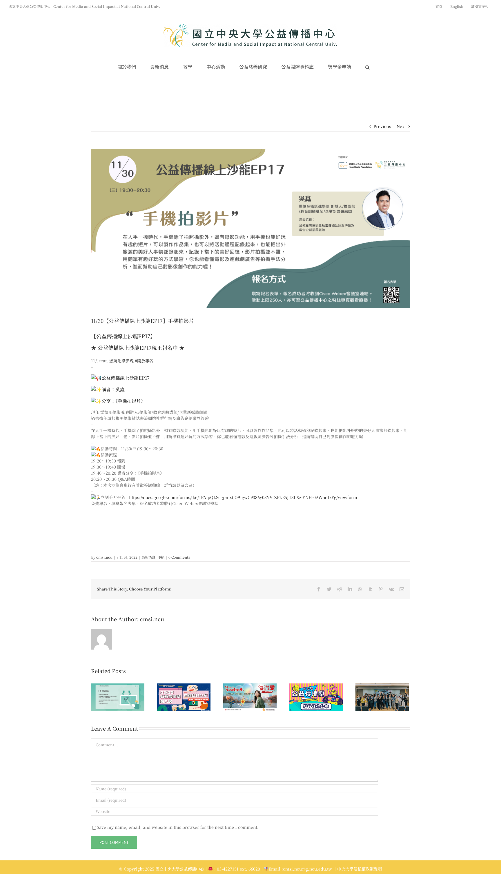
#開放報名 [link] (144, 360)
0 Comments (179, 557)
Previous (382, 126)
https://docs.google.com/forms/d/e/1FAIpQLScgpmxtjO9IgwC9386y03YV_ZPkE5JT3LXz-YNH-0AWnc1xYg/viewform (243, 497)
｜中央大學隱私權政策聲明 (357, 869)
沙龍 (160, 557)
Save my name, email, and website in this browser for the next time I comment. (178, 827)
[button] (367, 67)
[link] (121, 360)
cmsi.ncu (104, 557)
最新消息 (148, 557)
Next (401, 126)
